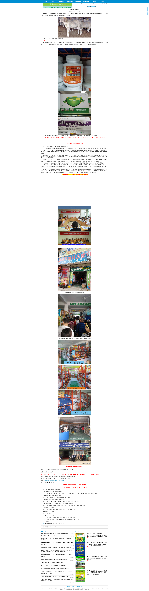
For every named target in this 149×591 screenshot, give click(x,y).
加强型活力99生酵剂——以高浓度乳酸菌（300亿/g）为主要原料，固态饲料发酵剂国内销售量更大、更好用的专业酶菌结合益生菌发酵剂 (97, 544)
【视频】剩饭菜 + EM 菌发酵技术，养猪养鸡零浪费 (52, 562)
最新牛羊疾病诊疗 (68, 526)
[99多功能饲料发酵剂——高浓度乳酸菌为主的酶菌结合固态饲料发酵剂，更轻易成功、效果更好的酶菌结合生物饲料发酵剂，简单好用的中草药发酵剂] (80, 537)
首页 (94, 3)
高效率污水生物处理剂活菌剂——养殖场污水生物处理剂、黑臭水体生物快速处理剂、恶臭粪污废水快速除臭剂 (97, 558)
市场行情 (105, 3)
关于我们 (69, 586)
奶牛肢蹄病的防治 (48, 521)
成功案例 (97, 3)
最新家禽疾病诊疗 (60, 526)
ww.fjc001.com (62, 476)
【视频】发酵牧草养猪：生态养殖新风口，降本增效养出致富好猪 (54, 576)
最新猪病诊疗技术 (52, 526)
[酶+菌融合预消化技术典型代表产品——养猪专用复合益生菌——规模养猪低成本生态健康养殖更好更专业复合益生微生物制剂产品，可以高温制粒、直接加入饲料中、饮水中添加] (80, 575)
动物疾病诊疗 (45, 526)
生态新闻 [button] (53, 1)
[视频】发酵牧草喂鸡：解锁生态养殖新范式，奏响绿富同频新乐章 (55, 568)
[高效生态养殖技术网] (57, 5)
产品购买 (78, 586)
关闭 (147, 7)
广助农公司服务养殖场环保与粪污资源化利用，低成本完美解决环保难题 (56, 547)
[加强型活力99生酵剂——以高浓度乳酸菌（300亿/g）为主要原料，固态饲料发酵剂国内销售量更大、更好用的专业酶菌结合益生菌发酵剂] (80, 548)
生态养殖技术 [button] (86, 1)
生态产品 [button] (94, 1)
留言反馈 (83, 586)
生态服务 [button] (102, 1)
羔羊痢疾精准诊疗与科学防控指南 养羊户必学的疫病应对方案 (54, 559)
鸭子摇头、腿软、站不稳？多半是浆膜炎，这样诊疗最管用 (53, 565)
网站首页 (45, 1)
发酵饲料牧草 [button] (70, 1)
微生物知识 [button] (61, 1)
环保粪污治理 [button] (78, 1)
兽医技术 (101, 3)
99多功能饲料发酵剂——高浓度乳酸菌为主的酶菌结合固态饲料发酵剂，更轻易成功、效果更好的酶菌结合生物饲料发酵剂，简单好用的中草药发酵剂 (97, 535)
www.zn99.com (47, 476)
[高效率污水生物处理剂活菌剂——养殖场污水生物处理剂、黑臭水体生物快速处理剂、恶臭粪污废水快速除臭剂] (80, 562)
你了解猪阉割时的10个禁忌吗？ (51, 523)
